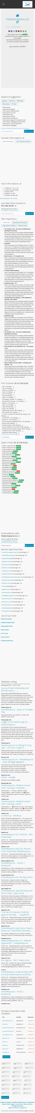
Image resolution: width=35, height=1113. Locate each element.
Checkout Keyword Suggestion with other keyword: (15, 128)
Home (8, 27)
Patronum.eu (5, 564)
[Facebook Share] (9, 31)
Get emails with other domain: (9, 542)
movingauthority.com (7, 1034)
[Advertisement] (17, 65)
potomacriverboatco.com (8, 1027)
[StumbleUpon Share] (21, 31)
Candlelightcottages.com (9, 595)
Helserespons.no (16, 27)
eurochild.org (5, 1052)
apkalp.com (5, 1045)
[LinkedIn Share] (16, 31)
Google (21, 101)
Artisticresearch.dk (7, 574)
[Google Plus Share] (12, 31)
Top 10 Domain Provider (23, 141)
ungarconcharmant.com (8, 1031)
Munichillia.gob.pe (7, 608)
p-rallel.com (5, 1024)
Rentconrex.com (6, 602)
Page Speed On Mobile (9, 225)
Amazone (6, 104)
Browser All (6, 1057)
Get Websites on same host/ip (9, 210)
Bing (5, 101)
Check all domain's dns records (8, 198)
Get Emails (30, 545)
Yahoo (13, 101)
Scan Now (30, 213)
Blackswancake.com (7, 605)
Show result (29, 131)
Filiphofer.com (6, 589)
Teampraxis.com (6, 571)
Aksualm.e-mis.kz (6, 561)
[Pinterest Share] (19, 31)
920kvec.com (5, 567)
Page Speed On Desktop (20, 222)
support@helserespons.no (10, 541)
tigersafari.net (5, 1038)
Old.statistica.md (6, 611)
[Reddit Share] (23, 31)
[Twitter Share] (14, 31)
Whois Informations (8, 141)
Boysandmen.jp (6, 558)
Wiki (15, 104)
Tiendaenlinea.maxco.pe (8, 555)
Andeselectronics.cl (7, 598)
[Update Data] (23, 137)
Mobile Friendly (22, 225)
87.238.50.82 (15, 188)
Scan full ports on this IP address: (10, 434)
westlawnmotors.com (7, 1020)
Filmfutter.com (6, 583)
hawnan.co (5, 1041)
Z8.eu (3, 586)
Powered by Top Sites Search (9, 1111)
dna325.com (5, 1048)
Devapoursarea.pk (7, 580)
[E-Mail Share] (26, 31)
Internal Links (6, 222)
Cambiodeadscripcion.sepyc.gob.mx (12, 577)
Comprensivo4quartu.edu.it (9, 552)
